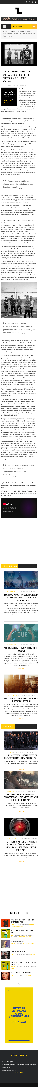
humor (13, 943)
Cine (12, 935)
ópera (12, 924)
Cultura (13, 967)
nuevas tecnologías (11, 838)
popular (13, 954)
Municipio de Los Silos (25, 937)
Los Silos (33, 954)
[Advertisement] (19, 541)
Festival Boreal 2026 (18, 952)
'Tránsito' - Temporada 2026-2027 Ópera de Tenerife (22, 921)
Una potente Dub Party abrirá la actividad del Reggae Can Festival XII (21, 699)
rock (5, 99)
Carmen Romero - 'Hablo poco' (21, 973)
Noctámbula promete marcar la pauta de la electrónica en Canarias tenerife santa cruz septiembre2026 (21, 597)
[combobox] (24, 26)
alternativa (21, 31)
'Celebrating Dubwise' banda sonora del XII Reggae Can (20, 649)
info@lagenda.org (9, 1070)
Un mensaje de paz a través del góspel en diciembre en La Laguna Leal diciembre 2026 (20, 756)
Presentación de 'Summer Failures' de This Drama (10, 94)
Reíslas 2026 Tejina (17, 941)
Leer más (21, 618)
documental (11, 791)
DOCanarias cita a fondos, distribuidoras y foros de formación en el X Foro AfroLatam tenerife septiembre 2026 (21, 797)
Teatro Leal (28, 975)
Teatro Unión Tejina (28, 943)
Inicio (6, 31)
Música (13, 31)
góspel (11, 752)
